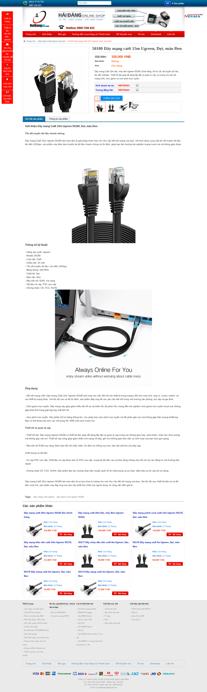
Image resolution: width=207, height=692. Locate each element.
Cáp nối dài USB (138, 616)
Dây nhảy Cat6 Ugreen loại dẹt (51, 41)
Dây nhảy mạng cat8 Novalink (35, 623)
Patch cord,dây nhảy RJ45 (34, 616)
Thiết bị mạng (28, 604)
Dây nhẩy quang (30, 634)
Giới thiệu (47, 34)
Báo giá (62, 34)
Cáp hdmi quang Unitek (87, 609)
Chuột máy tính (110, 609)
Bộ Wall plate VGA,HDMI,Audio (36, 630)
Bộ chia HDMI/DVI (58, 612)
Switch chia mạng (31, 627)
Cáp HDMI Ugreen (85, 627)
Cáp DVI (81, 623)
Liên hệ (171, 34)
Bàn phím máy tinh (112, 612)
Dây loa (134, 612)
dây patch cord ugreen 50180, (70, 497)
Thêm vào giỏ (111, 98)
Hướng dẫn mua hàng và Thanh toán (91, 34)
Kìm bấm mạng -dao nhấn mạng (36, 637)
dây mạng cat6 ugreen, (44, 497)
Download (156, 34)
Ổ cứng (107, 616)
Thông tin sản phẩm (58, 119)
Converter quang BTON (60, 616)
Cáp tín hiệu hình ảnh (84, 604)
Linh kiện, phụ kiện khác (139, 604)
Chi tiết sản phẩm (34, 119)
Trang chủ (31, 34)
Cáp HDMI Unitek (85, 616)
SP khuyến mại (124, 34)
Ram (106, 619)
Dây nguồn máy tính (112, 623)
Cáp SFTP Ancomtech (32, 612)
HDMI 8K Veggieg (85, 612)
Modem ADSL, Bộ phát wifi (34, 648)
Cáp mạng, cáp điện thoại (33, 609)
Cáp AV (81, 630)
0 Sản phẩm (178, 3)
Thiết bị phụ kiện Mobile (141, 609)
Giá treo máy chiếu (85, 619)
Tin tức (141, 34)
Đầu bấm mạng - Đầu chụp (34, 619)
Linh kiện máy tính (110, 604)
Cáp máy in (136, 619)
